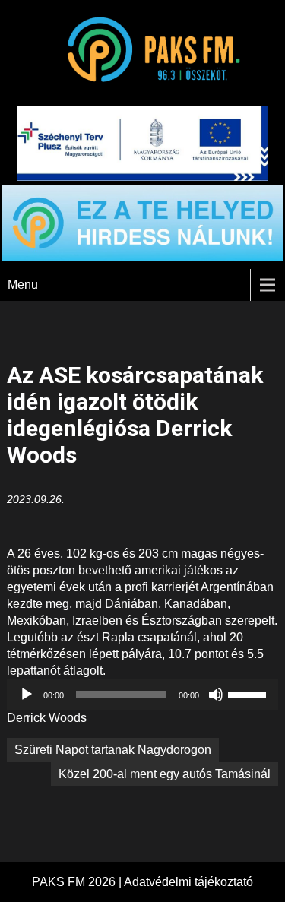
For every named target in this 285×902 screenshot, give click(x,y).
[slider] (249, 693)
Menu (23, 284)
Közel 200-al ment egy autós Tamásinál (165, 773)
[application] (142, 694)
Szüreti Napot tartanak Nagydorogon (112, 749)
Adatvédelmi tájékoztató (188, 881)
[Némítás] (215, 694)
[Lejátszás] (26, 694)
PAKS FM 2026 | (78, 881)
